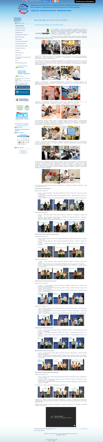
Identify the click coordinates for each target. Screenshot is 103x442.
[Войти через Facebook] (50, 1)
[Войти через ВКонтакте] (47, 1)
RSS (27, 1)
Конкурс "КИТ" (22, 70)
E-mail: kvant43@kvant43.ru (21, 84)
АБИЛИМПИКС (17, 19)
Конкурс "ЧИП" (22, 72)
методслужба (48, 428)
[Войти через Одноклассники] (58, 1)
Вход (25, 1)
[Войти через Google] (55, 1)
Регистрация (24, 1)
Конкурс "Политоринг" (24, 73)
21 (19, 142)
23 (23, 142)
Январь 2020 (23, 134)
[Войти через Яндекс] (53, 1)
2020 (40, 20)
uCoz (54, 440)
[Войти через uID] (45, 1)
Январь (44, 20)
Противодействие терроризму (22, 123)
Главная (22, 1)
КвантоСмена (17, 21)
